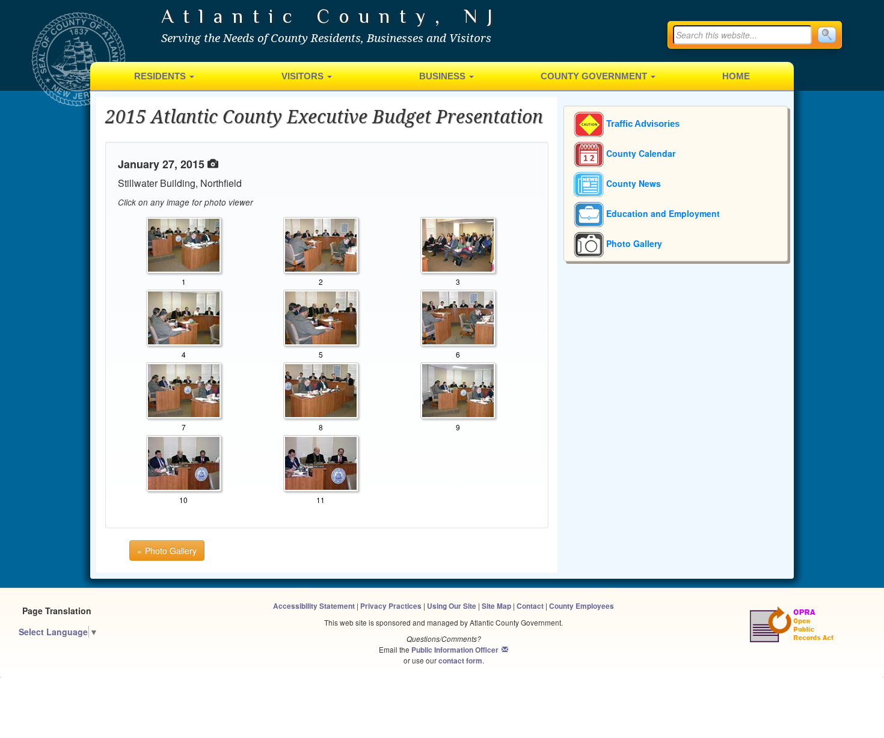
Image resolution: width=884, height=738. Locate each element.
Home (736, 76)
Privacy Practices (391, 606)
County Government (595, 76)
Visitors (303, 76)
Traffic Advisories (642, 124)
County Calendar (639, 153)
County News (632, 183)
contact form (460, 661)
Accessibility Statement (314, 606)
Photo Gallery (633, 243)
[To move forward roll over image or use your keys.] (183, 316)
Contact (530, 606)
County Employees (581, 606)
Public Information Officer (455, 650)
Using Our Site (451, 606)
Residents (161, 76)
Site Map (496, 606)
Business (443, 76)
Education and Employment (662, 213)
